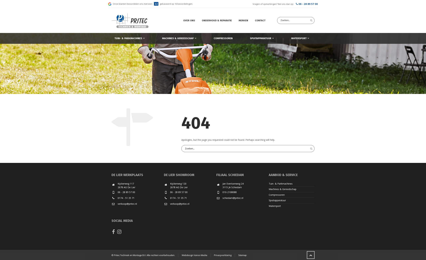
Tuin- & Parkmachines (281, 183)
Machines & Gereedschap (282, 189)
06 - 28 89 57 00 (126, 192)
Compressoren (277, 194)
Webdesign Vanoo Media (194, 255)
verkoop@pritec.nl (127, 203)
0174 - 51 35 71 (126, 198)
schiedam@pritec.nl (232, 198)
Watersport (275, 206)
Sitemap (242, 255)
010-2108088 (229, 192)
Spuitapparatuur (277, 200)
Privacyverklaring (222, 255)
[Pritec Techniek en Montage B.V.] (129, 20)
